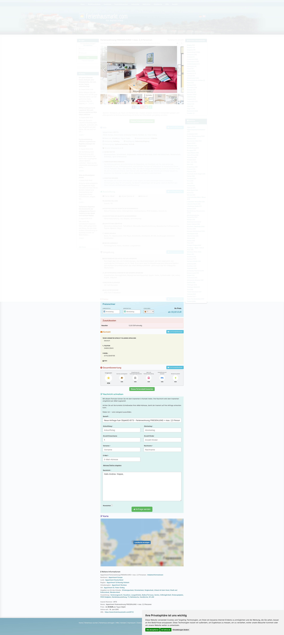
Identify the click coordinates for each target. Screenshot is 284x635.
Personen (147, 308)
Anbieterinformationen (155, 575)
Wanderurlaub (115, 592)
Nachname (148, 446)
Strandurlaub (139, 590)
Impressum (131, 623)
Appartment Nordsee (119, 585)
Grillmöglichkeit (165, 595)
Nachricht (106, 470)
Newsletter (107, 505)
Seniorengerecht (116, 595)
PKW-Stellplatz (105, 597)
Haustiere (126, 595)
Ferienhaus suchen (91, 623)
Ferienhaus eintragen (106, 623)
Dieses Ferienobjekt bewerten (142, 389)
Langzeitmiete (136, 595)
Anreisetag (106, 308)
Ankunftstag (107, 426)
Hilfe (117, 623)
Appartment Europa (115, 577)
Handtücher (144, 597)
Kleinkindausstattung (119, 597)
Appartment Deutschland (114, 580)
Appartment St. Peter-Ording (114, 587)
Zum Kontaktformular (175, 331)
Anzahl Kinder (149, 436)
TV (128, 597)
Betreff (105, 416)
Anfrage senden (143, 509)
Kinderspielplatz (177, 595)
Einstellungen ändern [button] (181, 630)
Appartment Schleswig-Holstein (118, 582)
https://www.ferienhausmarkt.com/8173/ (119, 612)
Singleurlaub (149, 590)
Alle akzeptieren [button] (152, 630)
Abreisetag (127, 308)
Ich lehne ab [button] (165, 630)
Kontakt (123, 623)
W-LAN (151, 597)
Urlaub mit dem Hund (161, 590)
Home (81, 623)
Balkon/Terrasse (148, 595)
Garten (156, 595)
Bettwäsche (134, 597)
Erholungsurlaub (128, 590)
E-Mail (105, 455)
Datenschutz (141, 623)
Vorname (106, 446)
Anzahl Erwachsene (110, 436)
